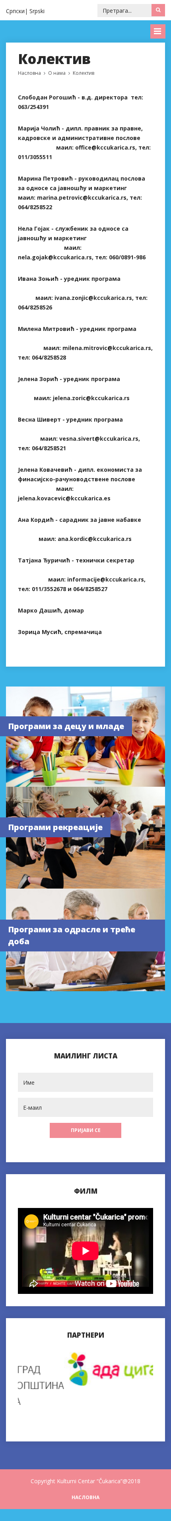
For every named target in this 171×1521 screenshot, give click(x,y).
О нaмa (57, 73)
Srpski (37, 11)
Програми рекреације (55, 827)
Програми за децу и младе (66, 726)
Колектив (83, 73)
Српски (15, 11)
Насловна (29, 73)
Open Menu (157, 31)
